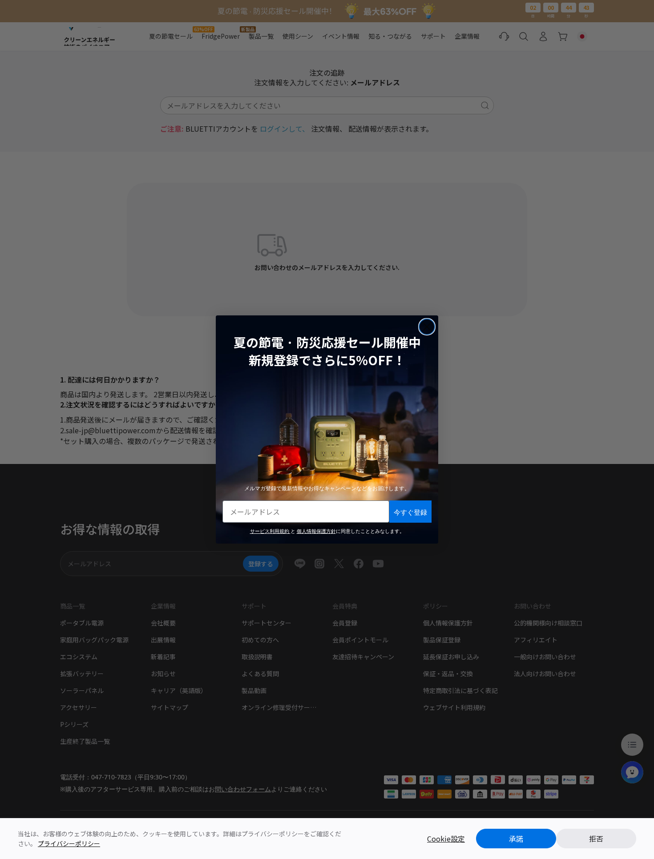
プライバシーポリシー (69, 843)
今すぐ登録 (410, 512)
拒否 (596, 838)
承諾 (516, 838)
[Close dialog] (427, 327)
